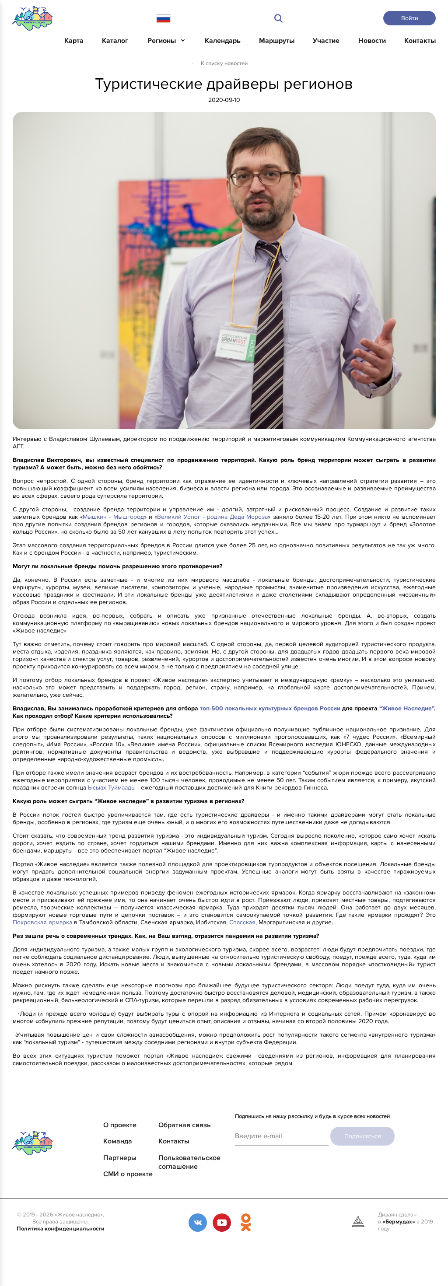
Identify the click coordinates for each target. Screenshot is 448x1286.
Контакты (420, 40)
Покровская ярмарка (42, 922)
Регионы (161, 40)
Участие (326, 40)
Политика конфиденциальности (61, 1228)
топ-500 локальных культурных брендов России (271, 708)
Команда (117, 1141)
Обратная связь (184, 1125)
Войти (409, 18)
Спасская (242, 922)
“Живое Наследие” (406, 708)
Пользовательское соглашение (189, 1162)
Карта (74, 40)
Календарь (223, 40)
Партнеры (119, 1157)
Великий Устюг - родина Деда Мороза (212, 517)
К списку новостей (224, 63)
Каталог (115, 40)
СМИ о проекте (128, 1174)
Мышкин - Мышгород (113, 517)
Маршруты (276, 40)
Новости (372, 40)
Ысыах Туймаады (112, 787)
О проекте (119, 1125)
